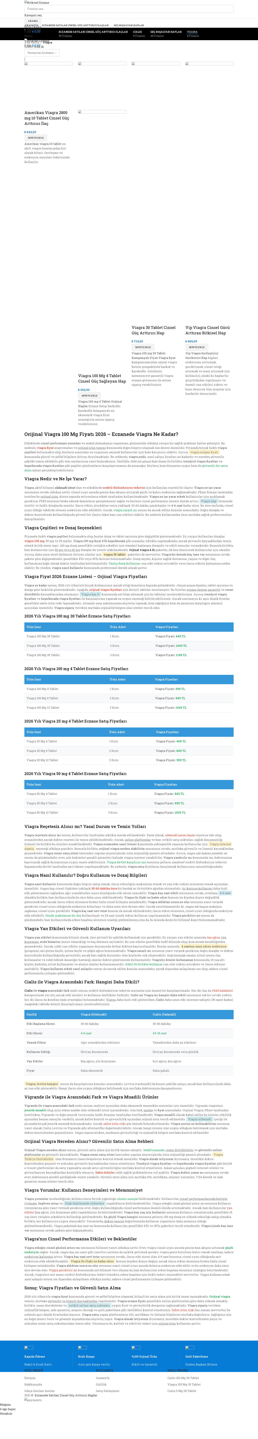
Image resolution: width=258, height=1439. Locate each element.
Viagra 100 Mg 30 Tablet (184, 1384)
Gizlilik (101, 1384)
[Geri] (20, 33)
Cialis (28, 990)
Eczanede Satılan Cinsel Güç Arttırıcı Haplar (66, 1395)
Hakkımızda (33, 1384)
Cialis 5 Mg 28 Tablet (181, 1391)
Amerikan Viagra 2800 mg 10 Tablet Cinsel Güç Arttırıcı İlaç (46, 118)
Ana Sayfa (32, 42)
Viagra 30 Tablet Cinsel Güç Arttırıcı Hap (154, 330)
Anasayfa (102, 1378)
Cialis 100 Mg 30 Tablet (183, 1378)
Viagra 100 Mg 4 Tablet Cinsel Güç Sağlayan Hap (102, 378)
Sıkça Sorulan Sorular (39, 1391)
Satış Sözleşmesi (107, 1391)
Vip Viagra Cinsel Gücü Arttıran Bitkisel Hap (207, 330)
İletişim (29, 1378)
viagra (42, 990)
